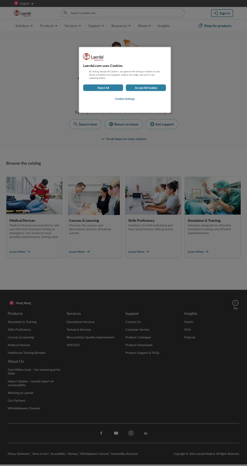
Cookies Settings (125, 99)
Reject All (103, 88)
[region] (125, 80)
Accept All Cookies (146, 88)
